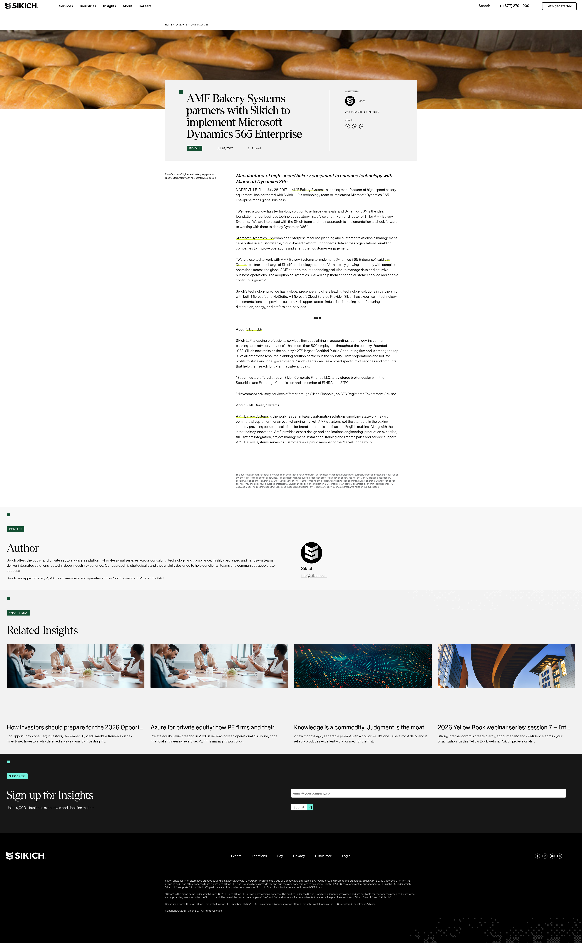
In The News (371, 111)
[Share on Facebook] (347, 126)
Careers (145, 6)
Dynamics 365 (199, 24)
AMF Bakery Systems (308, 190)
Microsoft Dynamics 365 (255, 238)
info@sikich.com (314, 575)
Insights (109, 6)
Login (346, 856)
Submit (298, 807)
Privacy (299, 856)
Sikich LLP (254, 329)
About (127, 6)
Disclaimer (323, 856)
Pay (280, 856)
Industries (87, 6)
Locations (259, 856)
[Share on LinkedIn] (354, 126)
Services (66, 6)
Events (236, 856)
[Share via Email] (361, 126)
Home (168, 24)
